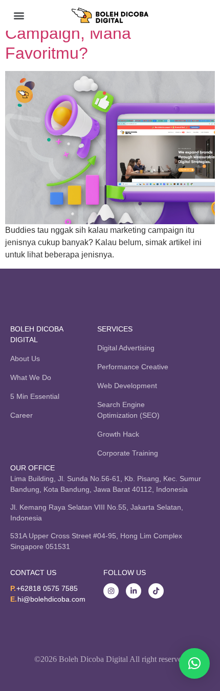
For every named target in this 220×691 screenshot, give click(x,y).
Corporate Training (127, 453)
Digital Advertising (126, 348)
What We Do (30, 377)
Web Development (127, 386)
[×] (194, 663)
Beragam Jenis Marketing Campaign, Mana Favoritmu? (98, 33)
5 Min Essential (34, 396)
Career (21, 415)
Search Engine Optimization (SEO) (128, 409)
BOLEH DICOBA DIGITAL (36, 334)
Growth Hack (118, 434)
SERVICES (115, 329)
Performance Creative (132, 367)
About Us (25, 358)
